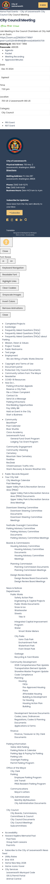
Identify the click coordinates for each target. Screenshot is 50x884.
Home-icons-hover (14, 866)
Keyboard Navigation (13, 267)
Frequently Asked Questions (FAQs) (22, 330)
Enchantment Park (28, 642)
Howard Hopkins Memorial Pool (20, 835)
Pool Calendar (13, 426)
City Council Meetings (21, 822)
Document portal (13, 367)
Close (5, 251)
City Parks (19, 636)
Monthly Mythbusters (25, 800)
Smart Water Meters (29, 631)
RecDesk (10, 462)
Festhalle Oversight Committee (22, 525)
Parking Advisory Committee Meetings (29, 538)
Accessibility (30, 235)
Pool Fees (11, 839)
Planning (19, 677)
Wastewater (21, 610)
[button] (15, 212)
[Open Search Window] (25, 219)
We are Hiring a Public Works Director (24, 358)
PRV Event (10, 122)
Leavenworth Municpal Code (20, 872)
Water (18, 628)
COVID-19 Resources (15, 379)
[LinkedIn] (20, 219)
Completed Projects (15, 323)
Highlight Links (9, 281)
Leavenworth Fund (15, 435)
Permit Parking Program (22, 763)
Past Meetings (13, 483)
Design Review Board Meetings (30, 581)
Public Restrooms (13, 349)
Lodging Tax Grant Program (24, 441)
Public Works (16, 594)
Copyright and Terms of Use (19, 363)
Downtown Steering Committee (22, 507)
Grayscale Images (11, 294)
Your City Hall (11, 477)
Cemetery (11, 453)
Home (3, 11)
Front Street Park (27, 648)
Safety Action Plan (24, 597)
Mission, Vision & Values (16, 343)
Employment (11, 355)
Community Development (23, 662)
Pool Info (10, 845)
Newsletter (10, 376)
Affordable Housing (32, 693)
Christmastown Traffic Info (19, 466)
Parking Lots (16, 756)
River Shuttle (12, 429)
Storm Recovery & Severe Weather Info (26, 469)
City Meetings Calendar (18, 480)
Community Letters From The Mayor (23, 373)
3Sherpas (33, 233)
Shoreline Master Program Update (31, 671)
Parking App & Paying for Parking (26, 753)
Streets (18, 613)
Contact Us (12, 395)
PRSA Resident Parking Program (30, 783)
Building (27, 706)
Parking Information (16, 743)
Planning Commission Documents (32, 567)
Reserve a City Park (16, 389)
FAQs (25, 684)
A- (3, 261)
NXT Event (10, 125)
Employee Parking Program (28, 777)
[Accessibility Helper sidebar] (6, 242)
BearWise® (11, 422)
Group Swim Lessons (16, 842)
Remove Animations (12, 308)
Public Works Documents (27, 604)
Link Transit (20, 780)
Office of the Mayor (16, 767)
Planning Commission (21, 563)
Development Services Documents (32, 713)
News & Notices (14, 588)
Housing (23, 681)
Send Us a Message (16, 398)
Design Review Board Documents (31, 578)
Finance (14, 731)
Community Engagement (19, 446)
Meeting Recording (14, 56)
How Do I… (10, 382)
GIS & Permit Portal (15, 875)
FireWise (10, 459)
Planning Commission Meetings (30, 570)
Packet (8, 53)
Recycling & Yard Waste (27, 657)
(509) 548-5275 (20, 185)
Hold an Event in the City (18, 411)
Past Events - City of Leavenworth (23, 11)
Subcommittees (18, 825)
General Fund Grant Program (25, 438)
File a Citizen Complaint (18, 392)
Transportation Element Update (30, 668)
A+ (11, 261)
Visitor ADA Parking (19, 747)
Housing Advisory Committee (25, 546)
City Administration (20, 797)
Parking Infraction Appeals (19, 386)
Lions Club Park (26, 639)
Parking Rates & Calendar (23, 750)
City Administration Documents (30, 803)
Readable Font (9, 274)
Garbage (19, 653)
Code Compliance (24, 674)
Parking (14, 774)
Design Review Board (20, 575)
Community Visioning (17, 450)
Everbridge (10, 327)
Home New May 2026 (15, 863)
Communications (19, 788)
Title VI (22, 616)
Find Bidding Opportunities (19, 405)
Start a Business (14, 414)
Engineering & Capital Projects (30, 600)
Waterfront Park (26, 645)
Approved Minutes (14, 59)
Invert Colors (8, 301)
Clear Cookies (9, 288)
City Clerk (15, 771)
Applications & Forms (25, 725)
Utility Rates (11, 856)
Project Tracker (12, 346)
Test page (10, 352)
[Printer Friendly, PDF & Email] (10, 26)
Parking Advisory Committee (20, 528)
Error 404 (9, 859)
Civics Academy (14, 432)
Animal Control (13, 878)
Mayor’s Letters (22, 792)
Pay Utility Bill (12, 408)
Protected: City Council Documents (22, 370)
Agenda (9, 50)
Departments (13, 591)
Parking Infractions (15, 402)
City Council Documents (22, 819)
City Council (8, 112)
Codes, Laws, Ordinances (27, 716)
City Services (11, 869)
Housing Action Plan (33, 703)
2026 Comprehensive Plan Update (32, 665)
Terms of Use (20, 235)
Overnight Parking (19, 759)
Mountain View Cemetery (19, 456)
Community (11, 419)
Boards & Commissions (18, 543)
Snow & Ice (20, 607)
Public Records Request (17, 474)
